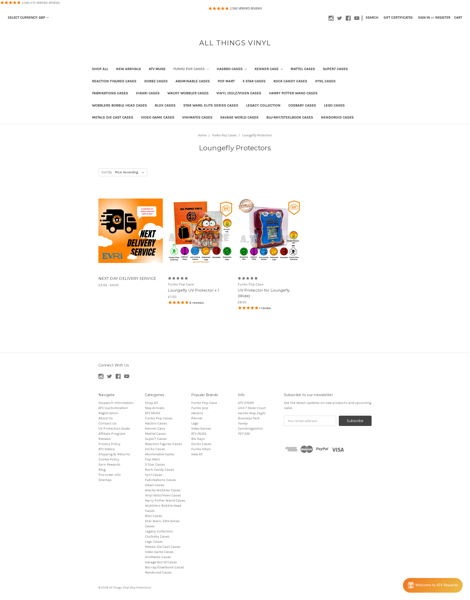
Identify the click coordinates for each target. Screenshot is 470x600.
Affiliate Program (111, 434)
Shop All (100, 69)
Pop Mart (226, 81)
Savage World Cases (239, 117)
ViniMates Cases (197, 117)
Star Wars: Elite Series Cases (210, 105)
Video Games (201, 428)
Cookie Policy (108, 459)
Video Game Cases (157, 117)
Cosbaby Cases (302, 105)
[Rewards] (433, 585)
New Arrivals (128, 69)
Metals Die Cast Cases (112, 117)
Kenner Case (267, 69)
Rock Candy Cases (290, 81)
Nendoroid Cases (337, 117)
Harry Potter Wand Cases (293, 93)
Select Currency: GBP (27, 17)
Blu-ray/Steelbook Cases (289, 117)
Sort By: (106, 172)
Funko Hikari (201, 449)
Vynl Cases (325, 81)
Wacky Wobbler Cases (188, 93)
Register (442, 17)
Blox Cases (165, 105)
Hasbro (197, 413)
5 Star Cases (254, 81)
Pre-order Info (109, 475)
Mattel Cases (303, 69)
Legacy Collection (263, 105)
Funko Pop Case (204, 403)
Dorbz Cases (156, 81)
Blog (102, 470)
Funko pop (199, 408)
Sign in (424, 17)
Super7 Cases (335, 69)
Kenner (197, 418)
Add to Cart (200, 235)
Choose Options (131, 235)
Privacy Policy (109, 444)
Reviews (104, 439)
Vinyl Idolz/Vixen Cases (238, 93)
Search (372, 17)
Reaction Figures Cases (114, 81)
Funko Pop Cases (189, 69)
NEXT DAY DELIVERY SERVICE (127, 278)
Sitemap (105, 480)
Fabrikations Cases (110, 93)
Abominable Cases (193, 81)
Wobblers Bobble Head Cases (119, 105)
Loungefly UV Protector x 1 (193, 290)
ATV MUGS (157, 69)
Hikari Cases (148, 93)
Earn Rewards (109, 464)
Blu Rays (198, 439)
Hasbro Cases (230, 69)
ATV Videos (106, 449)
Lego (195, 423)
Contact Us (107, 423)
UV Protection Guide (114, 428)
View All (197, 454)
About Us (105, 418)
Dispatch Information (115, 403)
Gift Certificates (398, 17)
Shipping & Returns (114, 454)
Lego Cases (334, 105)
